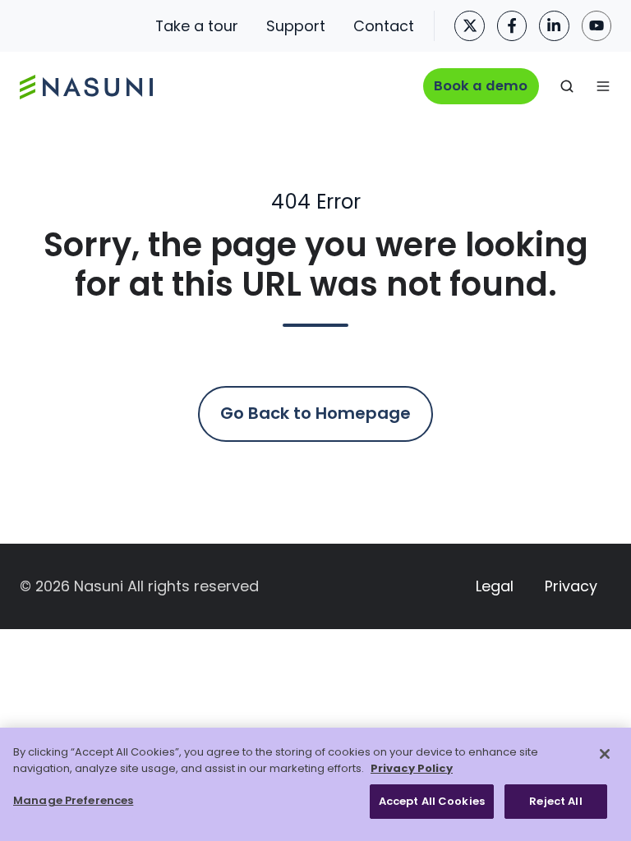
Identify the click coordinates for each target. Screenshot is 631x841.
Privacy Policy (412, 768)
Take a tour (196, 26)
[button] (567, 86)
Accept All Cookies (432, 801)
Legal (495, 586)
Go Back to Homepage (315, 413)
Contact (383, 26)
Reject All (555, 801)
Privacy (571, 586)
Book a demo (480, 85)
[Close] (605, 754)
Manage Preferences (73, 800)
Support (295, 26)
